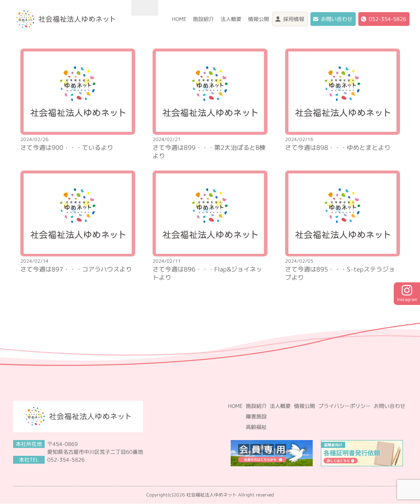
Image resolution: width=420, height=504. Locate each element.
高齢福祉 (256, 427)
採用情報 (293, 19)
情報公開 (258, 19)
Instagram (407, 299)
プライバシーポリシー (344, 406)
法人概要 (231, 19)
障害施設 (256, 416)
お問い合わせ (336, 19)
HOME (179, 19)
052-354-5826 (387, 19)
